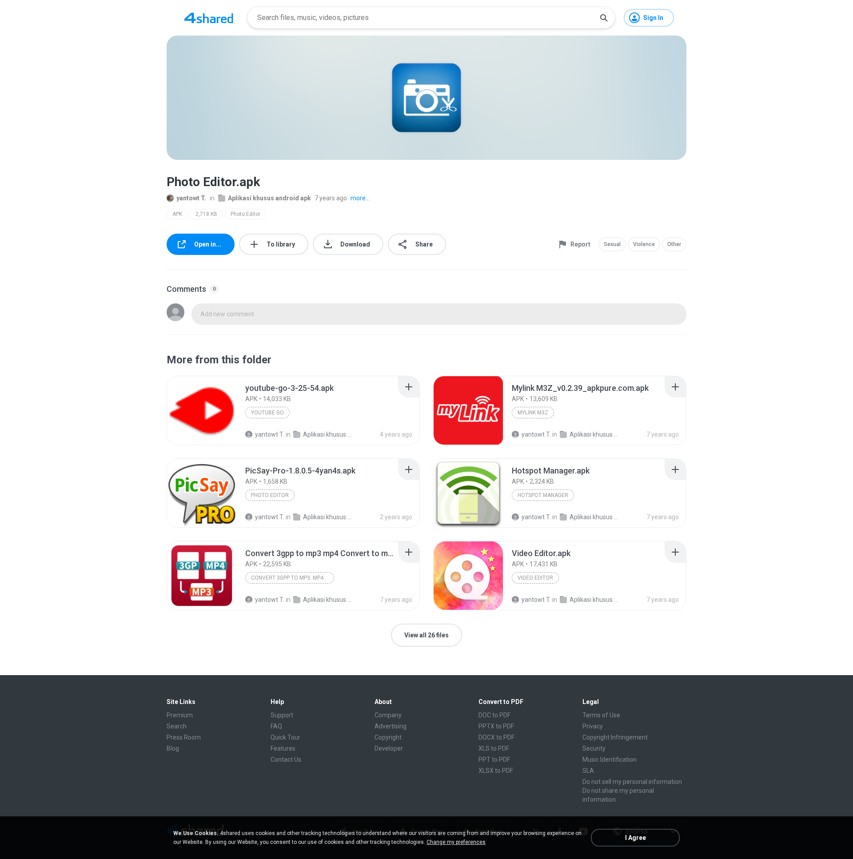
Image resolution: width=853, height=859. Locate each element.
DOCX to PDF (496, 737)
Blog (173, 748)
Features (283, 748)
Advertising (391, 726)
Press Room (184, 737)
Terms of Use (601, 715)
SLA (588, 770)
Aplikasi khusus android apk (269, 198)
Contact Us (286, 759)
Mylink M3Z (533, 413)
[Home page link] (208, 17)
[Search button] (603, 17)
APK (177, 214)
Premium (180, 715)
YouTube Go (267, 413)
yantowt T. (191, 198)
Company (388, 715)
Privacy (592, 726)
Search (177, 726)
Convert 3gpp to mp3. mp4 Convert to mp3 (292, 578)
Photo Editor (245, 214)
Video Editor (535, 578)
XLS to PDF (493, 748)
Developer (389, 748)
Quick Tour (285, 737)
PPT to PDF (494, 759)
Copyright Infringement (615, 737)
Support (282, 715)
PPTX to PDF (496, 726)
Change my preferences (456, 842)
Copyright (388, 737)
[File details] (201, 410)
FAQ (276, 726)
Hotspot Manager (543, 495)
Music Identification (609, 759)
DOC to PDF (494, 715)
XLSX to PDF (495, 770)
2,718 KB (206, 214)
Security (594, 748)
